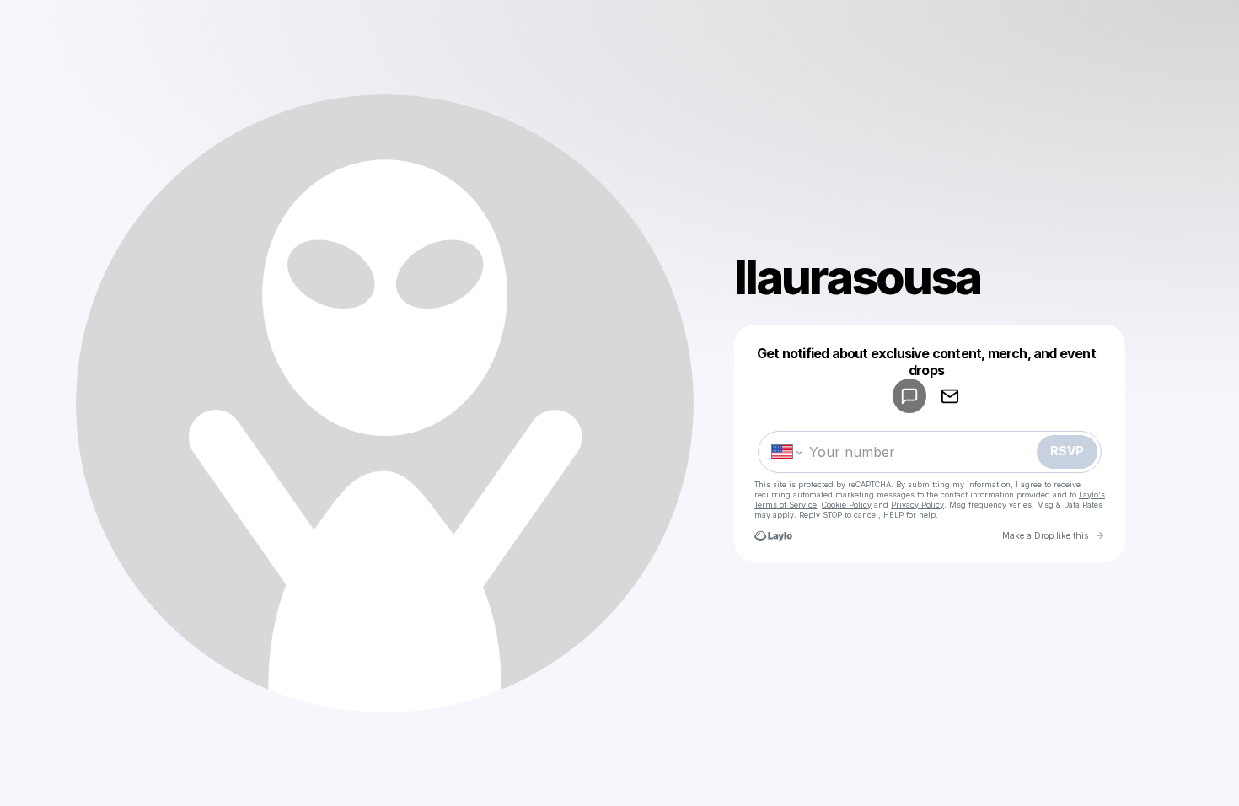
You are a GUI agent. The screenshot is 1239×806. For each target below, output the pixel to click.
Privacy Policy (917, 504)
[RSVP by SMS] (909, 396)
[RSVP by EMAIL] (950, 396)
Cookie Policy (847, 504)
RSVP (1067, 450)
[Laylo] (773, 535)
